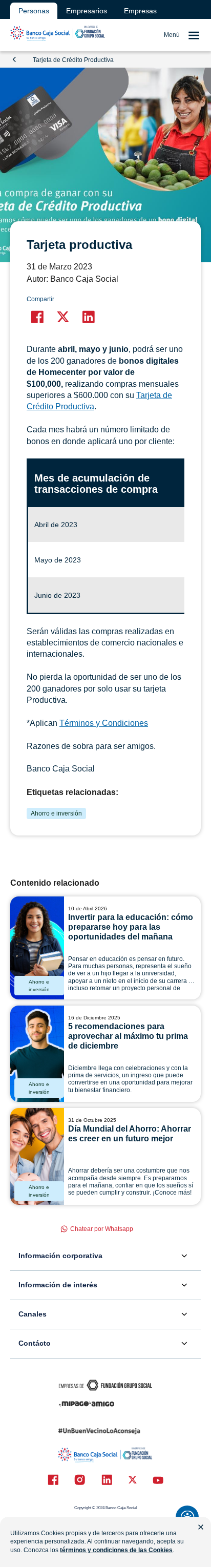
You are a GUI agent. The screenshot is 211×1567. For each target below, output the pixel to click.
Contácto (34, 1343)
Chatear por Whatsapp (101, 1228)
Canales (32, 1314)
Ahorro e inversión (56, 813)
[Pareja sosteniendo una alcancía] (37, 1156)
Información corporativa (60, 1255)
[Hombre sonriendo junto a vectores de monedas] (37, 1054)
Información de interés (57, 1285)
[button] (37, 316)
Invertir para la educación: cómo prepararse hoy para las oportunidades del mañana (130, 927)
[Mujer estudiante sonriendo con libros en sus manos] (37, 947)
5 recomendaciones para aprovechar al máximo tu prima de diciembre (128, 1036)
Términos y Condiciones (103, 723)
